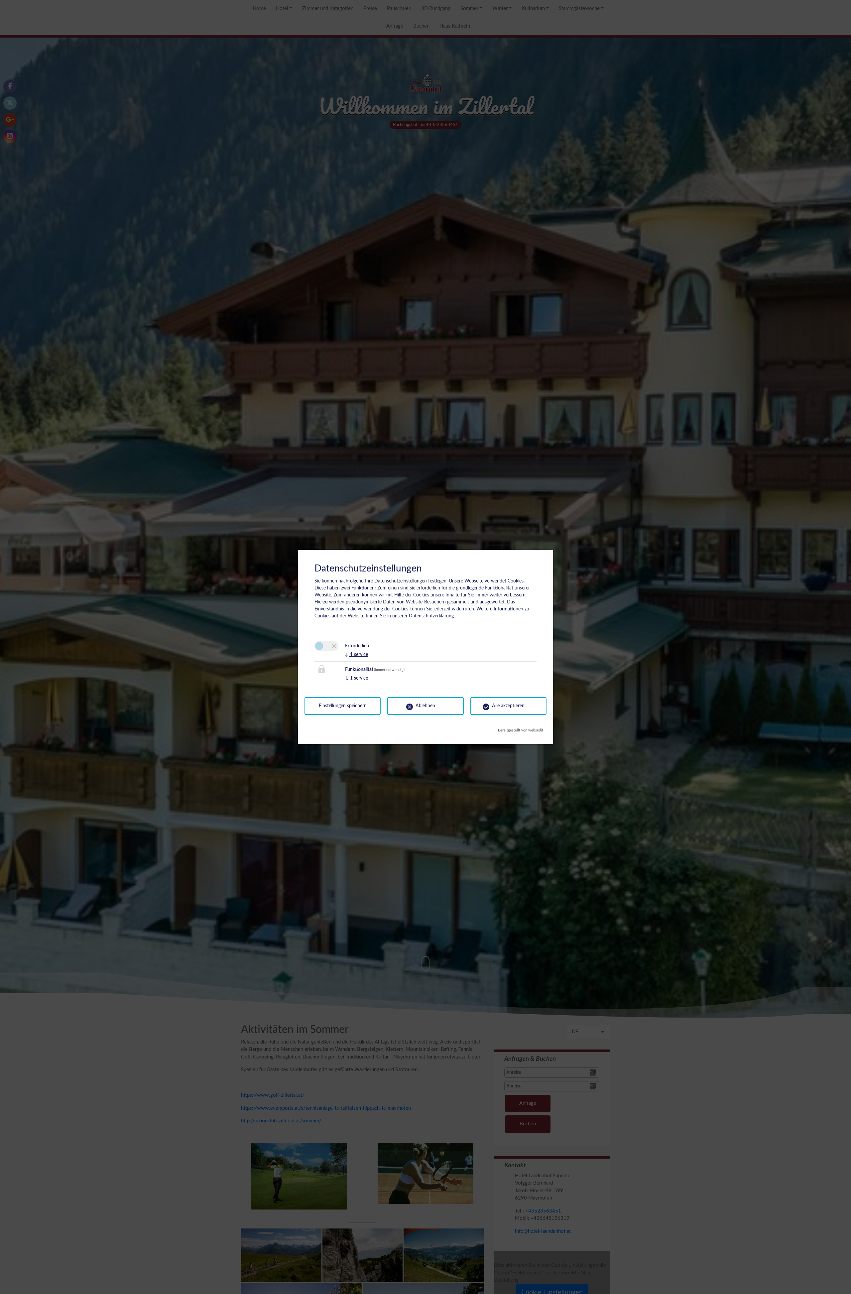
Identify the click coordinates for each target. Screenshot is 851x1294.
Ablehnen (425, 706)
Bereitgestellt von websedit (520, 728)
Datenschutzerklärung (431, 616)
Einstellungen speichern (343, 706)
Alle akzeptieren (508, 706)
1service (356, 654)
